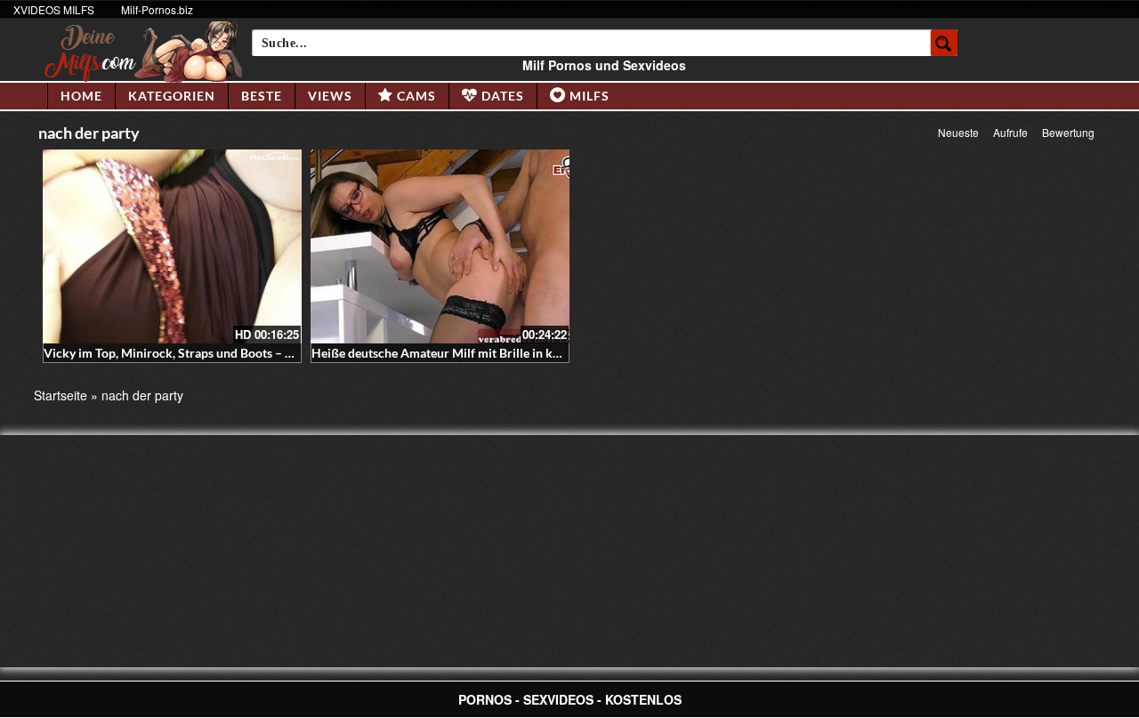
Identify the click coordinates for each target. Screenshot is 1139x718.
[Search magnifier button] (944, 42)
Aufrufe (1010, 132)
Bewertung (1068, 132)
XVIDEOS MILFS (53, 9)
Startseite (60, 395)
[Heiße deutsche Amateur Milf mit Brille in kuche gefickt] (440, 246)
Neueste (958, 132)
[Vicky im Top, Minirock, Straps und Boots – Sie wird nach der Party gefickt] (172, 246)
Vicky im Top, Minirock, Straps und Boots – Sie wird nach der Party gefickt (249, 352)
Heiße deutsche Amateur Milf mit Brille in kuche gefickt (465, 352)
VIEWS (330, 95)
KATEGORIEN (171, 95)
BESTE (261, 95)
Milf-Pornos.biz (157, 9)
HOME (81, 95)
